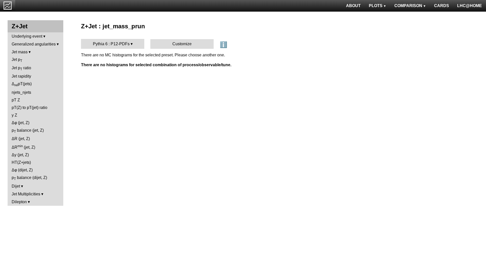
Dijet (16, 186)
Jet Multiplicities (26, 194)
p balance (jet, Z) (28, 130)
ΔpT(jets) (22, 84)
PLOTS (375, 6)
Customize (182, 44)
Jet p (17, 60)
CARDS (441, 6)
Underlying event (27, 36)
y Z (14, 115)
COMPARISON (408, 6)
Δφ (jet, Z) (20, 123)
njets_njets (21, 92)
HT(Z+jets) (21, 162)
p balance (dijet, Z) (29, 178)
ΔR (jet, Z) (21, 138)
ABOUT (353, 6)
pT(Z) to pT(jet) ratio (29, 107)
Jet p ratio (21, 68)
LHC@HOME (469, 6)
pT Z (16, 100)
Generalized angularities (34, 44)
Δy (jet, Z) (20, 155)
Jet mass (20, 52)
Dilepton (19, 202)
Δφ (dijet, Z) (22, 170)
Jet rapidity (21, 76)
